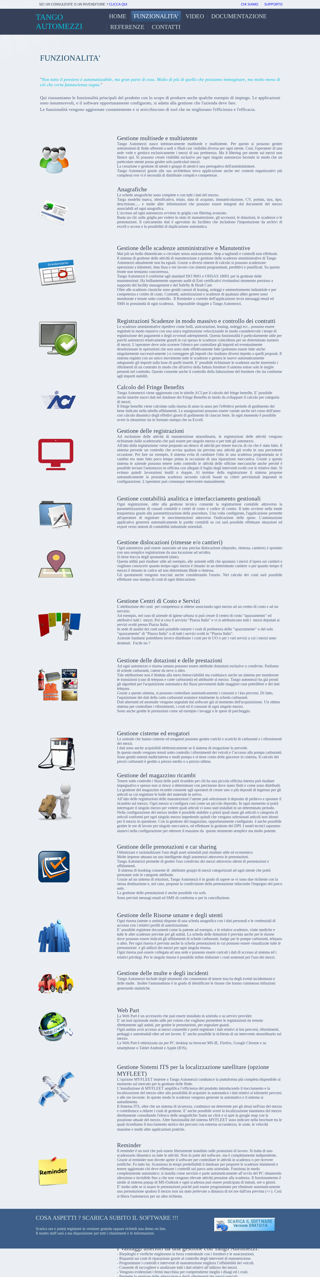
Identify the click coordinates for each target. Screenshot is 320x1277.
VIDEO (195, 16)
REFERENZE (127, 27)
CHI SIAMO (249, 4)
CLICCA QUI (118, 4)
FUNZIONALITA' (156, 16)
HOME (117, 16)
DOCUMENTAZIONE (239, 16)
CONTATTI (166, 27)
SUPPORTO (273, 4)
